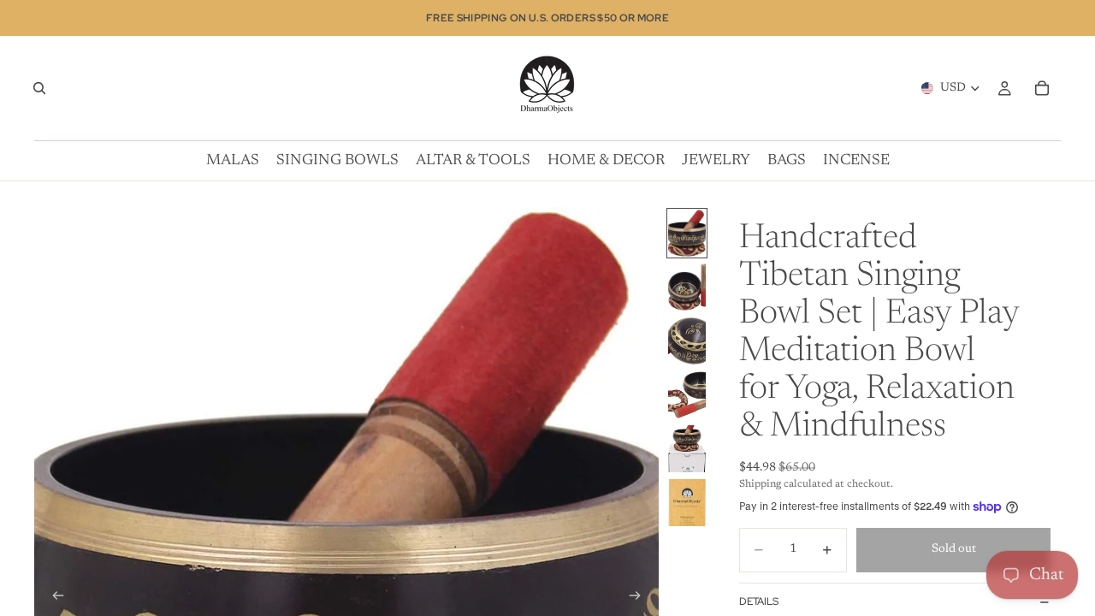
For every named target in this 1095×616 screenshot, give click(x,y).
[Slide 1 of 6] (687, 233)
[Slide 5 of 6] (687, 448)
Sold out (954, 549)
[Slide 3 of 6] (687, 340)
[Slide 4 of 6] (687, 394)
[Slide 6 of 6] (687, 502)
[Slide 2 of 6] (687, 287)
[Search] (39, 88)
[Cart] (1042, 88)
